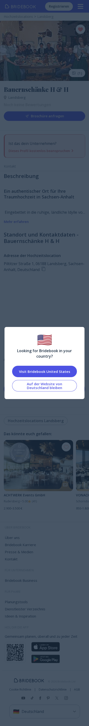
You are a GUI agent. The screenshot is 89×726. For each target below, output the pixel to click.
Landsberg (17, 97)
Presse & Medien (19, 551)
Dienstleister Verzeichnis (25, 609)
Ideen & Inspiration (20, 616)
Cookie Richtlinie (20, 689)
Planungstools (16, 601)
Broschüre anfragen (47, 116)
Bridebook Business (21, 580)
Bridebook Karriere (20, 544)
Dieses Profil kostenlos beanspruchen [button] (39, 150)
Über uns (12, 537)
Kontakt (10, 166)
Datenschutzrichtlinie (53, 689)
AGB (77, 689)
